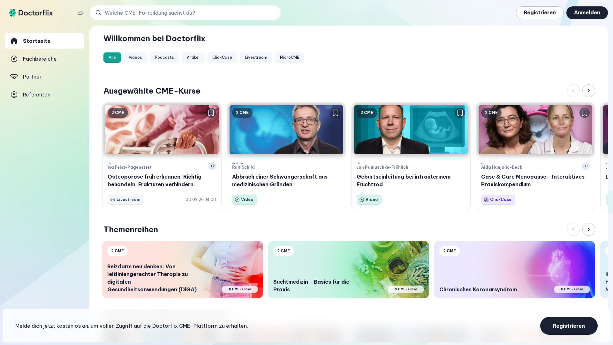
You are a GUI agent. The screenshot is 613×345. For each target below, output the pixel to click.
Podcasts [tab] (164, 57)
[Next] (588, 90)
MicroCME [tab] (289, 57)
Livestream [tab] (256, 57)
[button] (185, 12)
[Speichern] (211, 113)
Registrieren (540, 12)
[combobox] (189, 13)
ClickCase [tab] (222, 57)
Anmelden (587, 12)
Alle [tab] (112, 57)
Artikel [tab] (193, 57)
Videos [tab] (135, 57)
